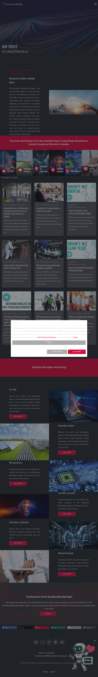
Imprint (75, 337)
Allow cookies (77, 352)
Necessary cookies (57, 352)
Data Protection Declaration (47, 337)
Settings (48, 342)
